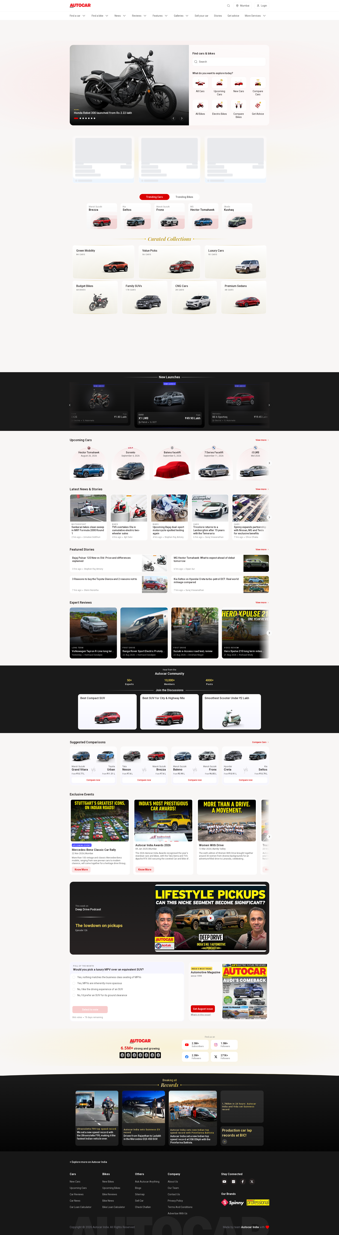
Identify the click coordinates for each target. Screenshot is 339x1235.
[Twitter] (252, 1181)
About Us (173, 1181)
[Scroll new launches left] (70, 405)
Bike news (108, 1200)
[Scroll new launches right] (269, 405)
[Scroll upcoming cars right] (269, 463)
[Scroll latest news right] (269, 517)
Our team (173, 1188)
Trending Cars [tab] (154, 197)
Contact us (174, 1194)
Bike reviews (109, 1194)
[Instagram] (233, 1181)
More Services (253, 15)
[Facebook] (243, 1181)
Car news (75, 1200)
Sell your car (201, 15)
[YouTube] (224, 1181)
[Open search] (228, 5)
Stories (218, 15)
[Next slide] (182, 118)
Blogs (138, 1188)
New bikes (108, 1181)
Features (158, 15)
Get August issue (203, 1008)
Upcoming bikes (111, 1188)
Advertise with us (177, 1213)
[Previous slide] (173, 118)
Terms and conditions (180, 1207)
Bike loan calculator (113, 1207)
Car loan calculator (80, 1207)
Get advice (233, 15)
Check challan (143, 1207)
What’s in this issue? (201, 1014)
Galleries (178, 15)
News (118, 15)
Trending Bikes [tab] (184, 197)
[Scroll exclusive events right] (269, 836)
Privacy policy (175, 1200)
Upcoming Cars (78, 1188)
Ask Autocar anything (147, 1181)
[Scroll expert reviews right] (269, 633)
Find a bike (97, 15)
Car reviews (77, 1194)
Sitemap (140, 1194)
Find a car (75, 15)
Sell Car (139, 1200)
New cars (75, 1181)
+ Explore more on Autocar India (88, 1162)
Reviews (136, 15)
